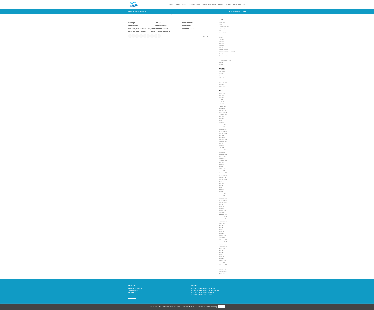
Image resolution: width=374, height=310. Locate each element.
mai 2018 (221, 254)
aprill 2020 (221, 206)
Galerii (220, 31)
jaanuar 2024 (222, 137)
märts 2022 (221, 166)
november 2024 (223, 131)
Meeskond (221, 39)
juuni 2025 (221, 118)
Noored (221, 47)
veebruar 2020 (222, 210)
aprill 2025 (221, 122)
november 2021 (223, 175)
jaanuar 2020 (222, 212)
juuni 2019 (221, 227)
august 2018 (222, 248)
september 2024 (223, 133)
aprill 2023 (221, 145)
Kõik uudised (222, 71)
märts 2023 (221, 148)
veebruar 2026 (222, 106)
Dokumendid (222, 22)
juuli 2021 (221, 183)
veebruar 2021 (222, 194)
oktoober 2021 (222, 177)
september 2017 (223, 271)
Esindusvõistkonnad (224, 26)
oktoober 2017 (222, 269)
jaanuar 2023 (222, 152)
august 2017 (222, 273)
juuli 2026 (221, 95)
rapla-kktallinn (188, 28)
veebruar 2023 (222, 150)
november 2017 (223, 267)
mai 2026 (221, 100)
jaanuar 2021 (222, 196)
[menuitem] (171, 4)
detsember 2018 (223, 240)
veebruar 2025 (222, 125)
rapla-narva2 (187, 23)
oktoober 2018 (222, 244)
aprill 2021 (221, 189)
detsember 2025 (223, 110)
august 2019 (222, 223)
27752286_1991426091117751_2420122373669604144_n (149, 31)
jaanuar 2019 (222, 237)
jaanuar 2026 (222, 108)
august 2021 (222, 181)
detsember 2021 (223, 173)
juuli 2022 (221, 162)
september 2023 (223, 141)
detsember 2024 (223, 129)
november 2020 (223, 200)
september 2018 (223, 246)
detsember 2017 (223, 265)
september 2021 (223, 179)
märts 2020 (221, 208)
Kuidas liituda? (222, 35)
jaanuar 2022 (222, 171)
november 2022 (223, 156)
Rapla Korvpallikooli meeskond (227, 51)
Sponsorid (221, 84)
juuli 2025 (221, 116)
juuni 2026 (221, 97)
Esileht (220, 24)
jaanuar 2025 (222, 127)
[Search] (244, 4)
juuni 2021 (221, 185)
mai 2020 (221, 204)
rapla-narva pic (161, 25)
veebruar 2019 (222, 235)
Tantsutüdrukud (223, 56)
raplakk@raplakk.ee (133, 290)
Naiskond (221, 45)
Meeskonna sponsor (224, 76)
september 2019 (223, 221)
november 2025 (223, 112)
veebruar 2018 (222, 260)
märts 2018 (221, 258)
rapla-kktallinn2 (161, 28)
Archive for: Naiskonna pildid (137, 11)
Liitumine (221, 37)
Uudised (221, 62)
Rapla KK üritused (223, 49)
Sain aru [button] (221, 307)
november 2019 (223, 217)
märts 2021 (221, 191)
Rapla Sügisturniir (223, 54)
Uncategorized (222, 86)
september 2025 (223, 114)
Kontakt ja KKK (222, 33)
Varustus (221, 64)
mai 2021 (221, 187)
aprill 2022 (221, 164)
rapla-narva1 (133, 25)
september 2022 (223, 160)
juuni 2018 (221, 252)
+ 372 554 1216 (131, 292)
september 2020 (223, 202)
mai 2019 (221, 229)
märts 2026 (221, 104)
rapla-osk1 (186, 25)
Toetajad (221, 58)
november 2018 (223, 242)
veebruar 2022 (222, 168)
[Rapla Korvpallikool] (133, 4)
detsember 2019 (223, 214)
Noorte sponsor (223, 82)
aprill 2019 (221, 231)
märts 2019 (221, 233)
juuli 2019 (221, 225)
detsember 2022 (223, 154)
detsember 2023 (223, 139)
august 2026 (222, 93)
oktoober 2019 (222, 219)
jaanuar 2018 (222, 263)
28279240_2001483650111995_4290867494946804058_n (149, 28)
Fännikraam (222, 29)
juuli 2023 (221, 143)
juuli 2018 (221, 250)
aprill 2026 (221, 102)
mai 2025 (221, 120)
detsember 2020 (223, 198)
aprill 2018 (221, 256)
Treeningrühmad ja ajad (225, 60)
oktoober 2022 (222, 158)
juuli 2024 (221, 135)
